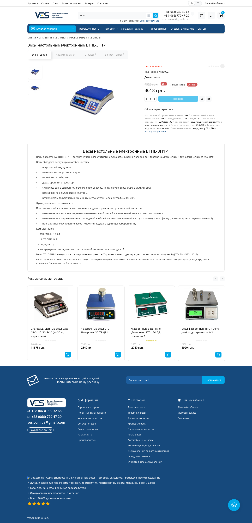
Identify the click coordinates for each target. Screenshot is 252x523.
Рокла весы (134, 434)
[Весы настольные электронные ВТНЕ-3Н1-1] (35, 72)
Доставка (33, 3)
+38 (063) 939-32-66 (176, 12)
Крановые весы (137, 423)
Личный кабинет (188, 407)
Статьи (201, 28)
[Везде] (149, 15)
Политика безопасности (92, 412)
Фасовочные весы (138, 418)
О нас (55, 3)
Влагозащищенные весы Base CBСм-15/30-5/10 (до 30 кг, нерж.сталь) (49, 332)
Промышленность (89, 28)
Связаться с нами (88, 429)
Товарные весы (137, 412)
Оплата (45, 3)
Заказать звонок (41, 430)
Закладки (183, 418)
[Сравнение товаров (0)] (201, 15)
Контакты (102, 3)
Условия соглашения (90, 418)
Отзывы (90, 54)
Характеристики (65, 54)
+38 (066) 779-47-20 (176, 15)
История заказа (187, 412)
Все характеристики (155, 131)
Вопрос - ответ (114, 54)
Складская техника (132, 28)
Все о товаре (39, 54)
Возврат (89, 3)
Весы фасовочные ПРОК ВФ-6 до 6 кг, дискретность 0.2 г (200, 330)
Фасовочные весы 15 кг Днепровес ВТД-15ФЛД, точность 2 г (146, 332)
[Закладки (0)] (211, 15)
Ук (198, 3)
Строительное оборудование (145, 462)
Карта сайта (85, 434)
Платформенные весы (141, 429)
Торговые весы (137, 407)
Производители (158, 28)
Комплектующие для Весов (144, 445)
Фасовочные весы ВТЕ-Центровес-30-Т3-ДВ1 (95, 330)
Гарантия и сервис (72, 3)
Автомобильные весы (140, 440)
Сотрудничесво (87, 423)
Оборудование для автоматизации (148, 451)
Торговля (110, 28)
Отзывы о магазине (182, 28)
